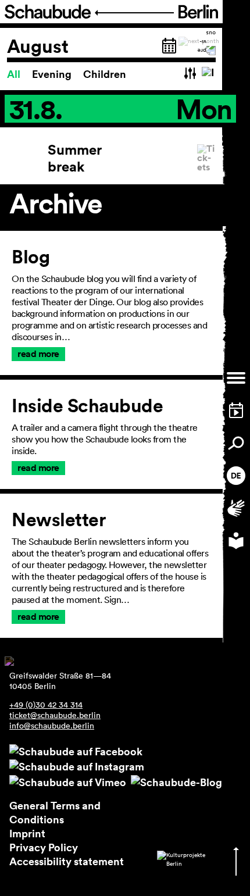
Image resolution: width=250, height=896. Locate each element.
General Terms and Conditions (55, 812)
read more (38, 354)
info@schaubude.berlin (51, 725)
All (15, 74)
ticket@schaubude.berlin (55, 715)
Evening (53, 74)
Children (104, 74)
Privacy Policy (43, 847)
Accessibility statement (66, 861)
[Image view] (209, 74)
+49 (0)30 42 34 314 (46, 704)
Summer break (75, 158)
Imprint (27, 833)
